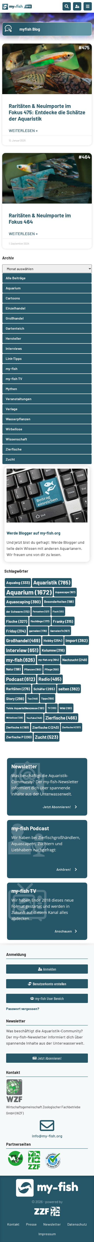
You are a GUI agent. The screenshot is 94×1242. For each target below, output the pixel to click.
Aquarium (29, 592)
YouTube (34, 717)
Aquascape (65, 592)
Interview (22, 650)
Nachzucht (74, 660)
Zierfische (61, 717)
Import (76, 640)
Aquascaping (23, 601)
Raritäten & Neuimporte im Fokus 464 (40, 218)
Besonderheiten (59, 601)
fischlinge (40, 621)
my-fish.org (48, 659)
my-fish (20, 660)
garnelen (38, 631)
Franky (63, 621)
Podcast (20, 679)
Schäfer (44, 689)
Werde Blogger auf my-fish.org (33, 533)
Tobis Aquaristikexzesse (25, 708)
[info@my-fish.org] (47, 1125)
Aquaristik (51, 582)
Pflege (52, 669)
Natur (13, 669)
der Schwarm (17, 611)
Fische (16, 621)
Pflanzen (32, 669)
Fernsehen (41, 611)
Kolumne (53, 650)
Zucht (46, 737)
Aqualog (18, 582)
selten (68, 688)
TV (52, 708)
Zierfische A (17, 727)
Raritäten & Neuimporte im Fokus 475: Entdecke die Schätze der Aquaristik (47, 112)
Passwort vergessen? (22, 1008)
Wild (66, 708)
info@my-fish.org (47, 1135)
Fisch (58, 611)
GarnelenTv (60, 630)
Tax (33, 698)
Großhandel (23, 640)
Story (15, 698)
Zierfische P (18, 737)
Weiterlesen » (23, 130)
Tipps (47, 698)
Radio (49, 679)
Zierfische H (71, 727)
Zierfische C (45, 727)
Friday (16, 631)
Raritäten (18, 689)
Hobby (53, 640)
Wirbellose (14, 717)
